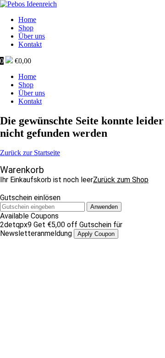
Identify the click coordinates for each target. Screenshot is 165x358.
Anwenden (104, 206)
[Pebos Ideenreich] (28, 4)
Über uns (31, 36)
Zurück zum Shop (120, 179)
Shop (25, 28)
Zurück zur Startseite (30, 153)
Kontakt (30, 44)
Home (27, 19)
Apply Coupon (96, 233)
